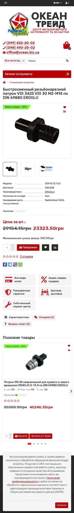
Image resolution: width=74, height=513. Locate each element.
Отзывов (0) (46, 317)
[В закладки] (64, 107)
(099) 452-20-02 (20, 43)
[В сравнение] (64, 111)
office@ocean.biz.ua (22, 52)
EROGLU (50, 191)
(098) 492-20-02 (20, 48)
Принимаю (62, 505)
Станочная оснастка (22, 82)
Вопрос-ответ (19, 324)
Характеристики (19, 317)
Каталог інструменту (18, 74)
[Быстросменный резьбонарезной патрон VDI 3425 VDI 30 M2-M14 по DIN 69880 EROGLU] (37, 130)
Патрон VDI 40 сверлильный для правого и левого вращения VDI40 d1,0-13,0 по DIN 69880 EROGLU (36, 384)
